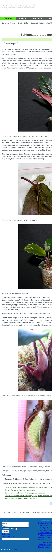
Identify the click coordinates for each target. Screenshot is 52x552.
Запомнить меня (8, 529)
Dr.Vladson (15, 549)
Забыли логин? (7, 534)
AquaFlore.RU (18, 6)
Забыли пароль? (8, 536)
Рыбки (22, 18)
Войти (5, 531)
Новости (37, 18)
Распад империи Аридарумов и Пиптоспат (21, 498)
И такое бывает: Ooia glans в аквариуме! (20, 490)
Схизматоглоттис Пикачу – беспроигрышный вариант (25, 493)
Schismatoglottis (11, 44)
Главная (8, 18)
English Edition (23, 23)
